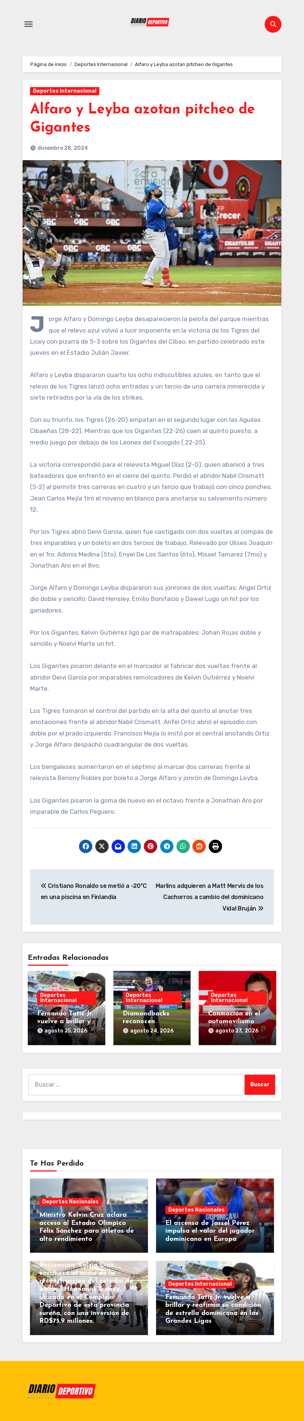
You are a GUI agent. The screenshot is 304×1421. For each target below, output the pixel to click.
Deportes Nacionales (70, 1202)
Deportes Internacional (64, 91)
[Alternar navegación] (28, 24)
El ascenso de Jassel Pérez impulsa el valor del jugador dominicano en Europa (210, 1231)
